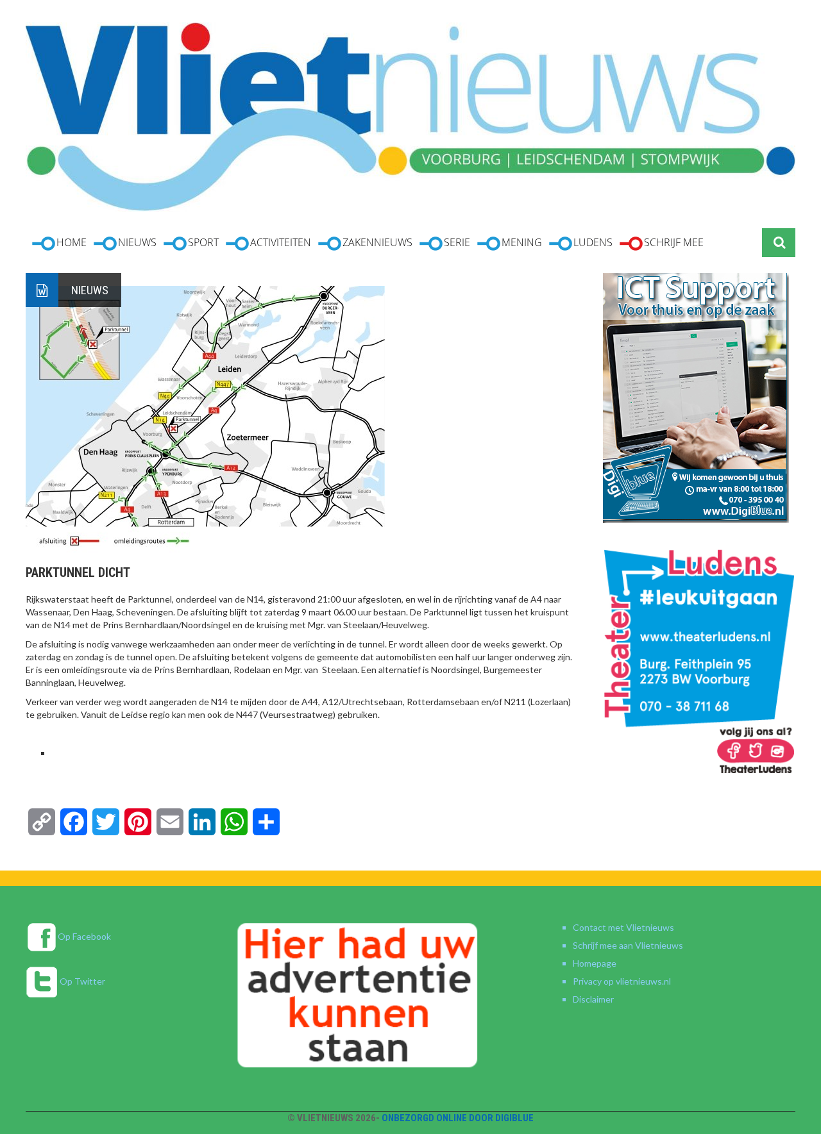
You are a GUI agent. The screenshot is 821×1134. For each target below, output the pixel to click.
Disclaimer (593, 999)
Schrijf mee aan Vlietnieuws (628, 945)
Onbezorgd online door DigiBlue (458, 1118)
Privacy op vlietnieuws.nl (622, 981)
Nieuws (89, 290)
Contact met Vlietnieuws (623, 927)
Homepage (594, 963)
